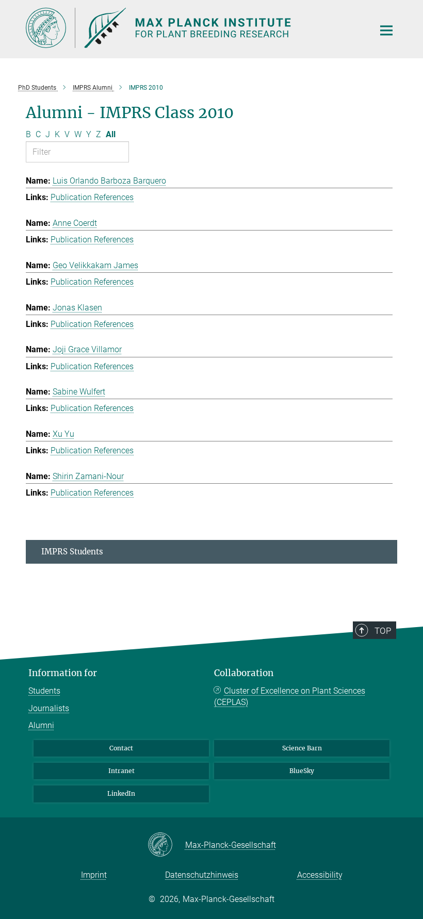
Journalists (48, 708)
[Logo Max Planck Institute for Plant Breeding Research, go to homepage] (193, 28)
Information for (62, 673)
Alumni (41, 725)
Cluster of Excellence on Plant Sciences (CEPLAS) (289, 696)
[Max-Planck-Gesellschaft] (166, 845)
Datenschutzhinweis (201, 875)
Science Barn (302, 748)
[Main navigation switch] (386, 30)
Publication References (92, 197)
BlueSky (301, 771)
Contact (121, 748)
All (111, 134)
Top (383, 631)
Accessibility (320, 875)
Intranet (121, 771)
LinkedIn (121, 793)
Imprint (94, 875)
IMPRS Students (72, 551)
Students (44, 691)
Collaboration (243, 673)
